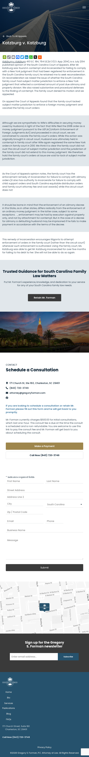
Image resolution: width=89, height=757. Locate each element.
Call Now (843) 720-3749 (44, 455)
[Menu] (84, 7)
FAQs (8, 719)
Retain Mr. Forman (44, 297)
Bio (8, 697)
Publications (8, 708)
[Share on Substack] (40, 57)
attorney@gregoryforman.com (27, 393)
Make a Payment (45, 446)
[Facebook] (7, 397)
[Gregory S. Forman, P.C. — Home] (11, 7)
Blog (8, 713)
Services (8, 703)
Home (9, 692)
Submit (44, 567)
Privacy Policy (44, 747)
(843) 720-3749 (19, 388)
